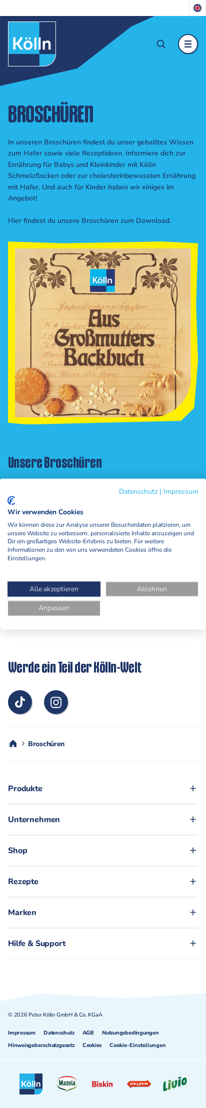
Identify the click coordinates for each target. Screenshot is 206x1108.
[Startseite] (32, 43)
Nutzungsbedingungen (130, 1033)
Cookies (92, 1045)
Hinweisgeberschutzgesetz (41, 1045)
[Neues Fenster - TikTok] (20, 702)
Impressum (22, 1033)
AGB (88, 1033)
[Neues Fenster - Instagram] (56, 702)
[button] (161, 44)
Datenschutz (59, 1033)
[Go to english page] (198, 8)
